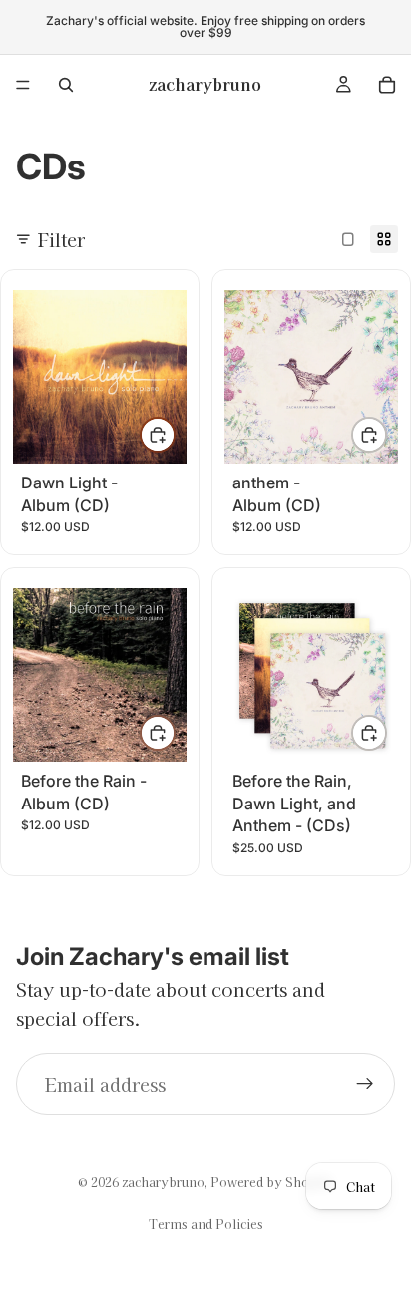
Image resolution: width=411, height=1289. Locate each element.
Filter (61, 239)
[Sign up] (365, 1084)
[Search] (66, 85)
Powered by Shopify (271, 1181)
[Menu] (23, 85)
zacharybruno (163, 1181)
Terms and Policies (206, 1223)
